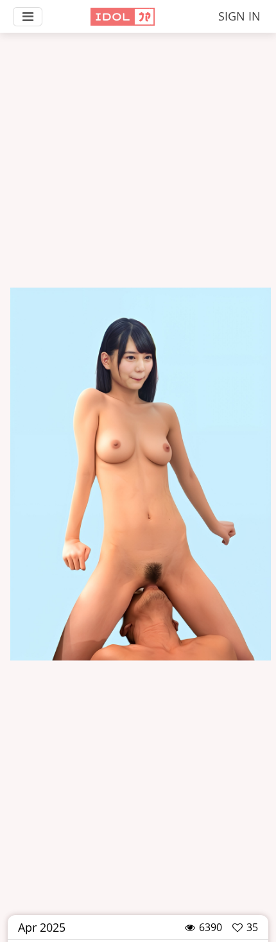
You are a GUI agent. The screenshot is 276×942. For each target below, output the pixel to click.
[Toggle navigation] (27, 16)
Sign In (239, 16)
